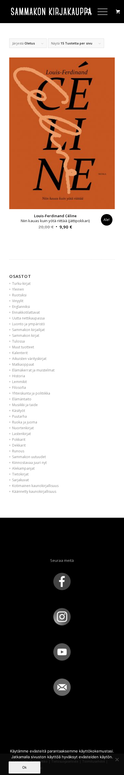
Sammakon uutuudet (29, 456)
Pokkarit (18, 439)
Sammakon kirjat (25, 335)
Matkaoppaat (23, 364)
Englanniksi (21, 306)
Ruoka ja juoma (24, 422)
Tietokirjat (20, 474)
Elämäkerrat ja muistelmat (33, 370)
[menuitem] (86, 11)
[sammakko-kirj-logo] (51, 11)
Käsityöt (18, 410)
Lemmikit (19, 381)
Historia (18, 375)
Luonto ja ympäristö (28, 323)
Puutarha (19, 416)
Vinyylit (17, 300)
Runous (18, 451)
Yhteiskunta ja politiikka (31, 393)
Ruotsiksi (19, 295)
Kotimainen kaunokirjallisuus (35, 485)
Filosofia (19, 387)
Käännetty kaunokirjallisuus (34, 491)
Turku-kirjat (21, 283)
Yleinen (18, 289)
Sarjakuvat (20, 479)
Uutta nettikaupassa (28, 318)
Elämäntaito (21, 399)
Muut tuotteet (23, 347)
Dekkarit (19, 445)
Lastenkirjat (21, 433)
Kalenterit (20, 352)
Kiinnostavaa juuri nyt (29, 462)
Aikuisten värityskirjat (29, 358)
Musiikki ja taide (25, 404)
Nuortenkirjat (23, 427)
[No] (117, 759)
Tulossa (18, 341)
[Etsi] (86, 11)
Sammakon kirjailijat (28, 329)
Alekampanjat (23, 468)
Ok (24, 767)
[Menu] (100, 11)
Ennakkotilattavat (26, 312)
